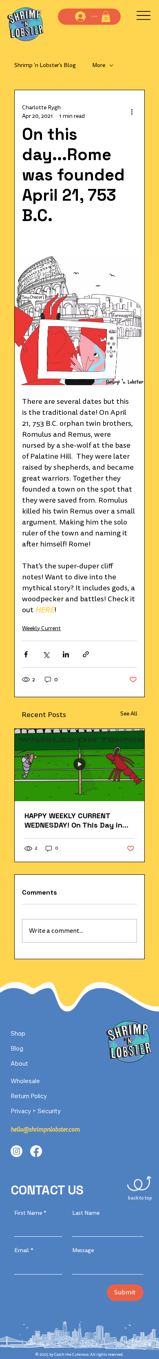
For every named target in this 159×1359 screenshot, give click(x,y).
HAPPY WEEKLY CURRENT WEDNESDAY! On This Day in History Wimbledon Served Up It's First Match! (77, 820)
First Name (30, 1213)
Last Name (85, 1213)
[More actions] (132, 112)
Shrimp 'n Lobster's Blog (45, 65)
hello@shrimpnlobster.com (45, 1129)
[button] (105, 16)
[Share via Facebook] (26, 654)
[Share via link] (86, 654)
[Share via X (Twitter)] (46, 654)
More (98, 65)
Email (23, 1250)
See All (128, 713)
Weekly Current (41, 628)
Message (83, 1250)
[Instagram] (16, 1151)
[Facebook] (36, 1151)
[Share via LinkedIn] (66, 654)
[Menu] (143, 16)
